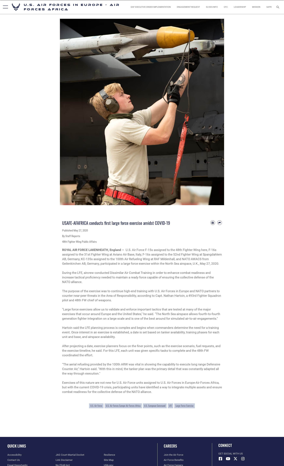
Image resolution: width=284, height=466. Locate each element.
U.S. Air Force (96, 405)
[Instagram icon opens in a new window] (243, 458)
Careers (170, 446)
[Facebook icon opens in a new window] (220, 458)
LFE (170, 405)
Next (216, 112)
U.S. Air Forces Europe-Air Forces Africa (123, 405)
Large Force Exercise (184, 405)
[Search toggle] (278, 7)
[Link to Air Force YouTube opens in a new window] (228, 458)
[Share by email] (219, 222)
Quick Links (16, 446)
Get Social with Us (230, 453)
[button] (5, 7)
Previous (68, 112)
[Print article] (212, 222)
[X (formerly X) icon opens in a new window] (235, 458)
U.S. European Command (154, 405)
